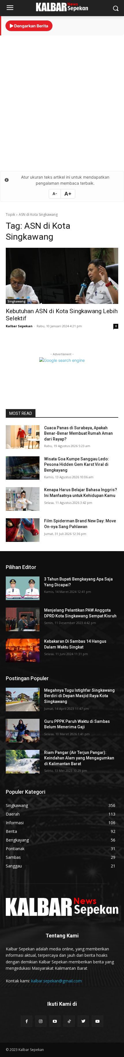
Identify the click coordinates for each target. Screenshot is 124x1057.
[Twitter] (83, 1021)
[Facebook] (26, 1021)
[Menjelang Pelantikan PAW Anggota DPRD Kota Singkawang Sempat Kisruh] (23, 619)
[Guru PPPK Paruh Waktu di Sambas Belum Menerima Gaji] (23, 730)
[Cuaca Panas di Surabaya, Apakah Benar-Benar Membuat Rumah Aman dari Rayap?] (23, 437)
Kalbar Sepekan (19, 326)
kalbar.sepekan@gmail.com (56, 981)
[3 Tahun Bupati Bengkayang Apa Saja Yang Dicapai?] (23, 588)
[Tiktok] (69, 1021)
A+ (68, 194)
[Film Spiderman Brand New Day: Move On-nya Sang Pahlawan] (23, 530)
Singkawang (16, 301)
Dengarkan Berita (30, 25)
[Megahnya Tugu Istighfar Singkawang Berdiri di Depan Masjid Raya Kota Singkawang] (23, 699)
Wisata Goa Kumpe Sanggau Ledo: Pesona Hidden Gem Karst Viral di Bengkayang (76, 464)
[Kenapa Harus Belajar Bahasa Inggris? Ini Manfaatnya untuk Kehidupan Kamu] (23, 499)
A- (54, 193)
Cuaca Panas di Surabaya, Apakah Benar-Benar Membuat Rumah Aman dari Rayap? (78, 433)
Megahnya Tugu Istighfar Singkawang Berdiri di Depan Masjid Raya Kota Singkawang (79, 696)
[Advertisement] (62, 103)
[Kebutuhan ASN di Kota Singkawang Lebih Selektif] (62, 276)
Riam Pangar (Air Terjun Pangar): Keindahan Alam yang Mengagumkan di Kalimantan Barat (79, 758)
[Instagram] (40, 1021)
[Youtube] (55, 1021)
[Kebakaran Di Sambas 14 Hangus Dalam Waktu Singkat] (23, 650)
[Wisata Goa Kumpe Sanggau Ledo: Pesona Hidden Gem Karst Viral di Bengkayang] (23, 468)
